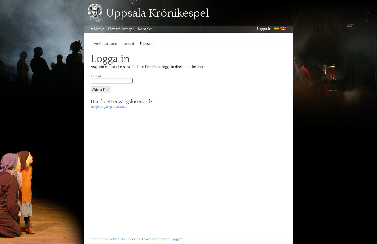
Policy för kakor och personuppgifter (155, 239)
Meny (97, 29)
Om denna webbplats (108, 239)
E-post (96, 76)
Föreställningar (121, 29)
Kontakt (145, 29)
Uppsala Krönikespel (157, 13)
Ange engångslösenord (109, 107)
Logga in (264, 29)
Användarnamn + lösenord (114, 44)
